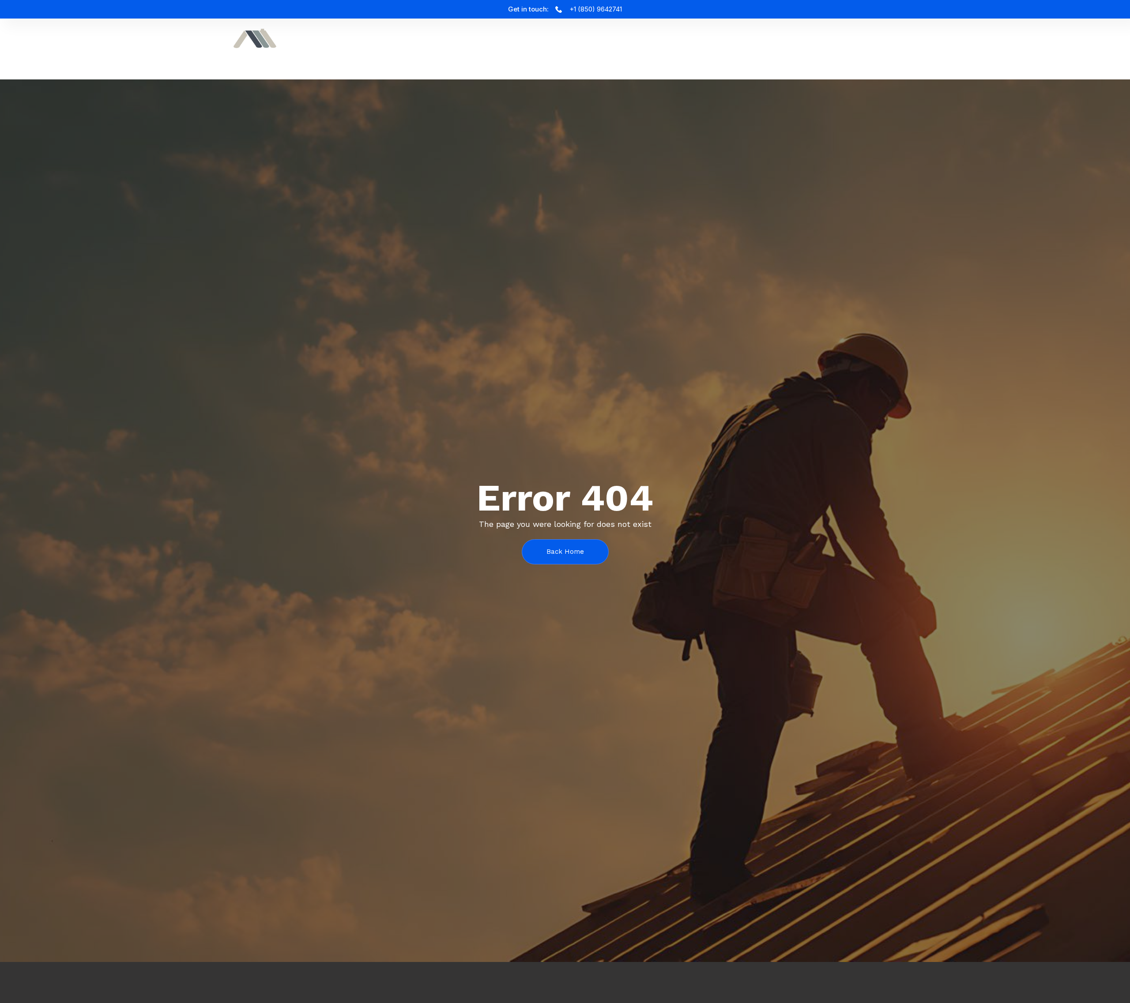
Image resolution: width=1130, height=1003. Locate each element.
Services (649, 42)
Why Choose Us (769, 42)
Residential (902, 42)
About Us (702, 42)
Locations (839, 42)
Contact (961, 42)
